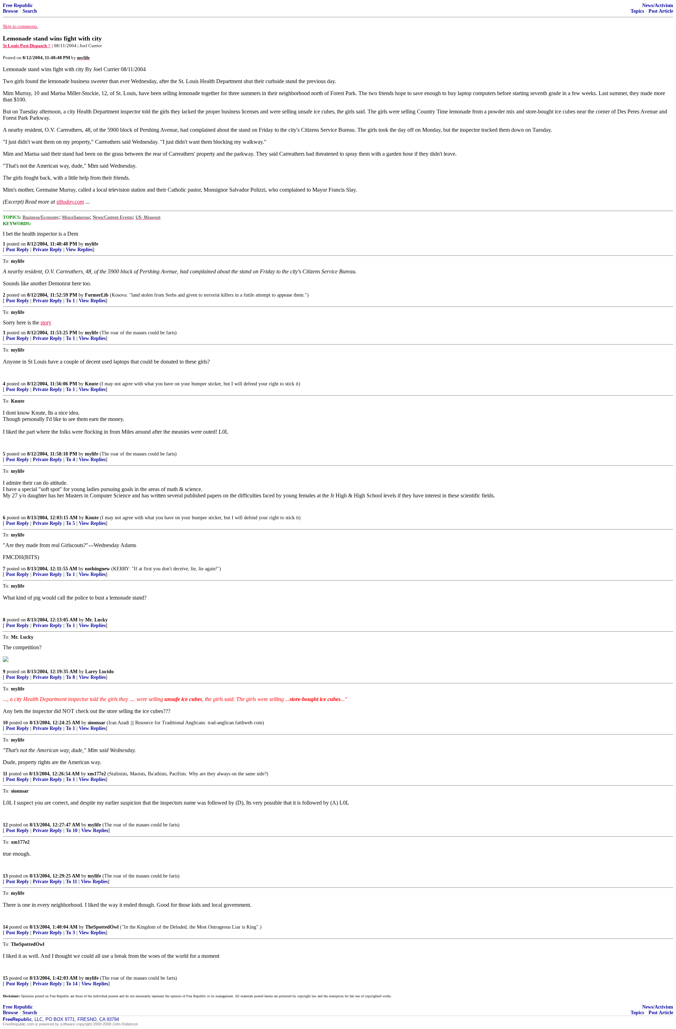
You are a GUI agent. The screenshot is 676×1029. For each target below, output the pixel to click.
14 (5, 927)
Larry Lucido (99, 671)
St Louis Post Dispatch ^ (27, 45)
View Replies (79, 249)
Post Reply (17, 249)
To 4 (70, 459)
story (45, 323)
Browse (10, 11)
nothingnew (97, 568)
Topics (637, 11)
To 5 (70, 523)
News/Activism (657, 5)
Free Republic (18, 5)
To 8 (70, 677)
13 (5, 876)
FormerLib (96, 295)
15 (5, 978)
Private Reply (47, 249)
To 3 (70, 932)
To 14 (71, 983)
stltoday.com (70, 202)
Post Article (661, 11)
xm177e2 (96, 773)
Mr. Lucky (96, 619)
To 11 (71, 881)
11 (5, 773)
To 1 (70, 300)
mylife (91, 244)
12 (5, 824)
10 (5, 722)
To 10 (71, 830)
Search (30, 11)
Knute (91, 383)
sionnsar (96, 722)
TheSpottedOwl (102, 927)
